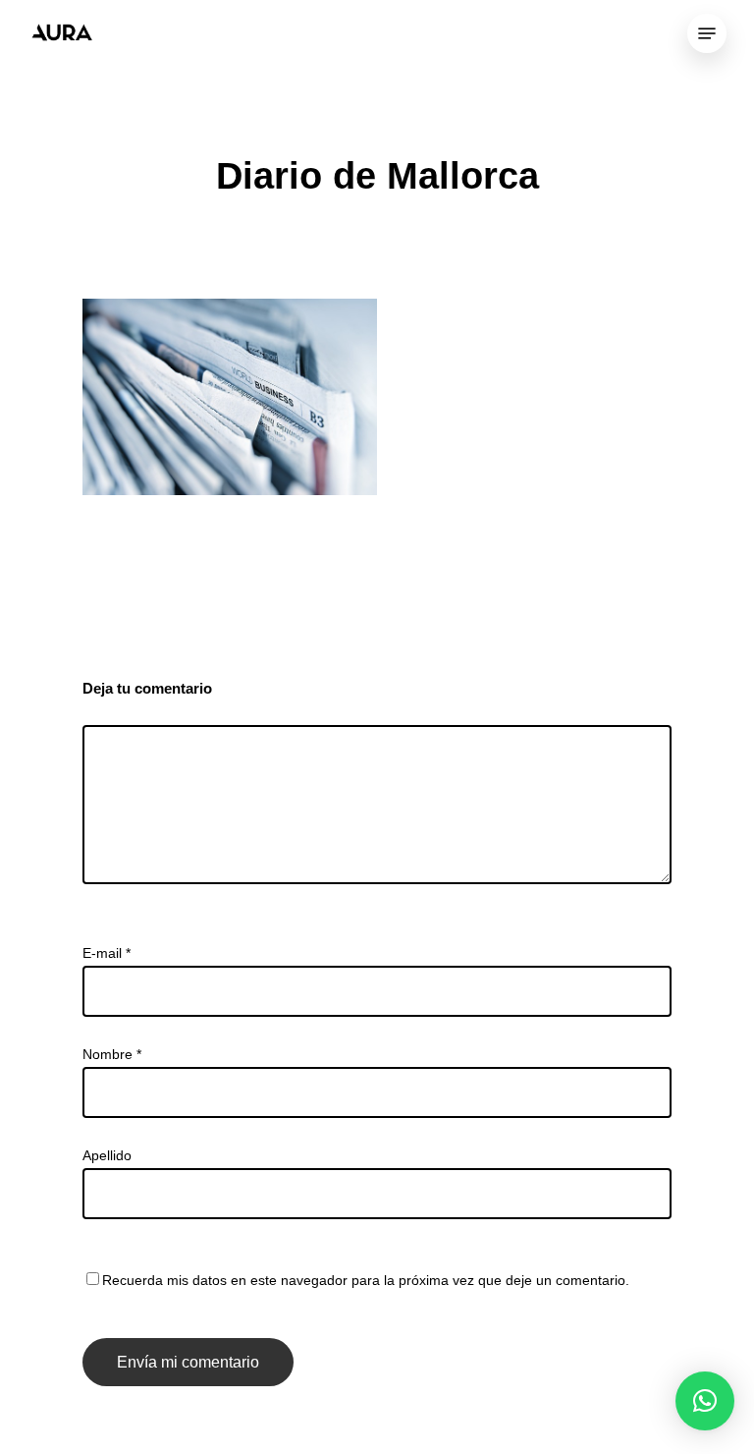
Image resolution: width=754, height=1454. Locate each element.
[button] (704, 1400)
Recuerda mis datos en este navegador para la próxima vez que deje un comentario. (365, 1280)
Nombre (111, 1054)
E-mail (106, 953)
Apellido (107, 1155)
